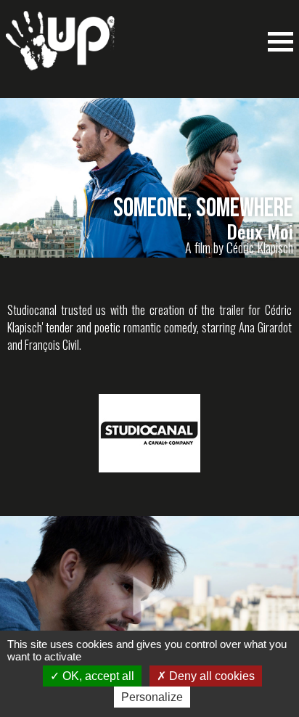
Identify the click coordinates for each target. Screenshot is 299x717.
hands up (60, 48)
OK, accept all (97, 676)
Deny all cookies (210, 676)
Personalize (152, 697)
